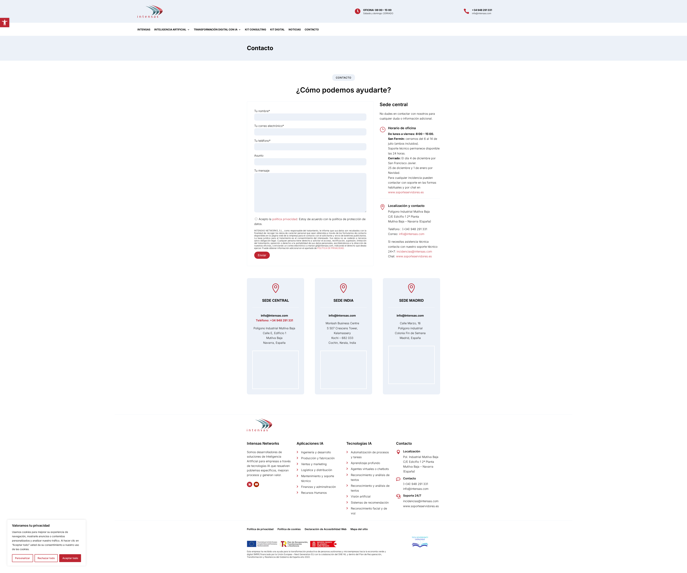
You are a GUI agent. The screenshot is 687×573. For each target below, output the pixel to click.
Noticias (295, 29)
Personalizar (22, 558)
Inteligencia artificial (170, 29)
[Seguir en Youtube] (256, 484)
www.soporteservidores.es (406, 192)
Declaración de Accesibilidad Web (326, 529)
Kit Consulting (255, 29)
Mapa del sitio (359, 529)
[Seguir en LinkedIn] (249, 484)
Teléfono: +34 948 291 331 (274, 320)
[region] (46, 543)
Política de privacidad (260, 529)
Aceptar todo (70, 558)
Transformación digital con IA (215, 29)
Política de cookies (289, 529)
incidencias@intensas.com (414, 251)
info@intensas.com (411, 234)
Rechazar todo (46, 558)
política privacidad (284, 219)
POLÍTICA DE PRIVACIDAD (330, 248)
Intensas (143, 29)
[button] (4, 22)
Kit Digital (277, 29)
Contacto (312, 29)
